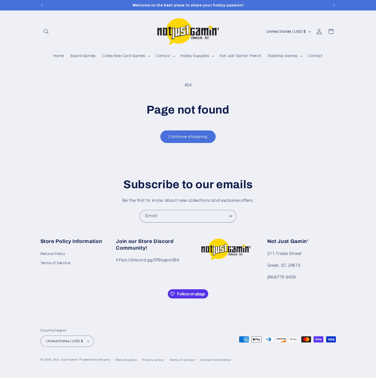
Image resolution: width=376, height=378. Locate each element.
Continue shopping (188, 137)
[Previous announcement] (42, 5)
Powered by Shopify (94, 359)
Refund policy (126, 360)
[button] (46, 31)
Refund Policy (52, 254)
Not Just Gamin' (65, 359)
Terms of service (182, 360)
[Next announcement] (334, 5)
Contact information (215, 360)
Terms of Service (55, 263)
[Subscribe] (230, 216)
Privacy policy (153, 360)
